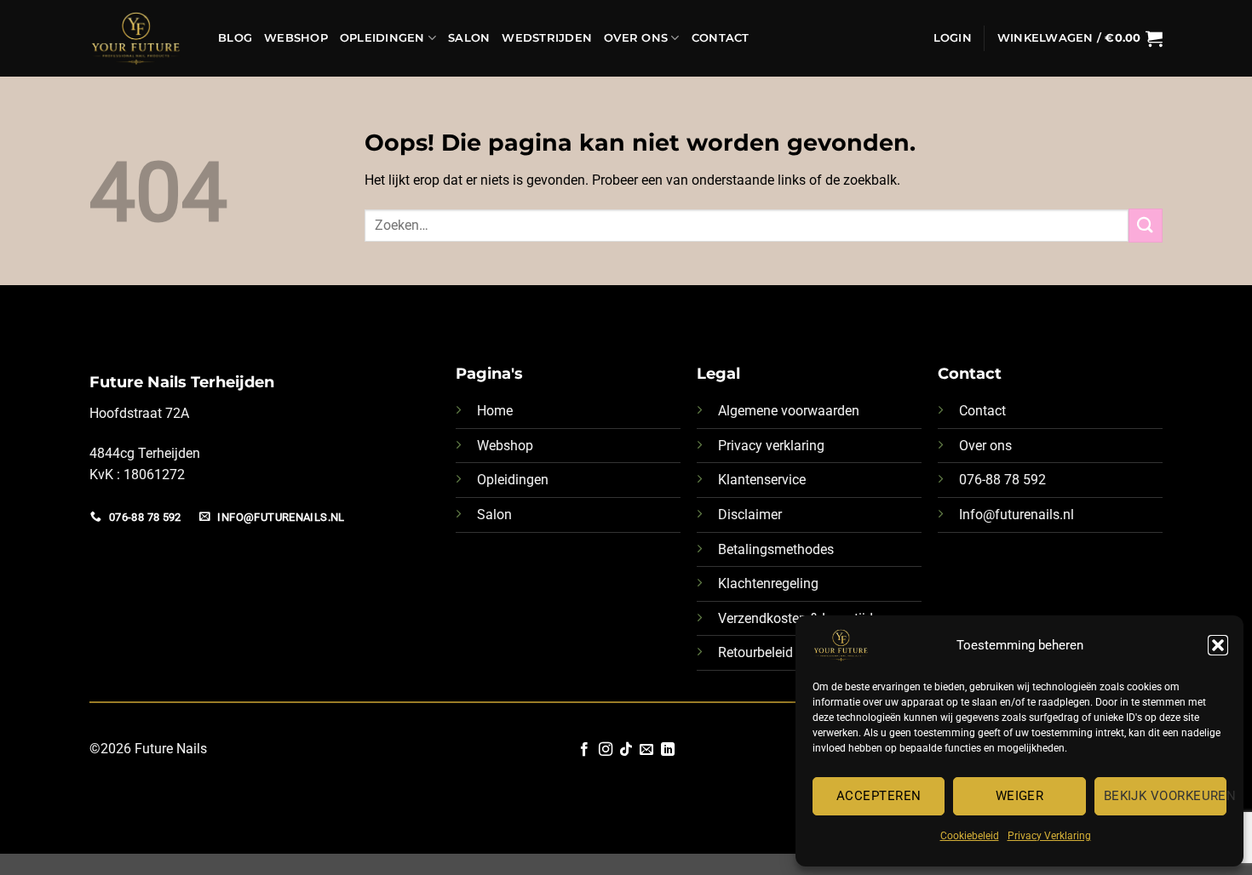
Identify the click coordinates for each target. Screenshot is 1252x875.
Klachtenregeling (768, 583)
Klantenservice (762, 480)
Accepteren (879, 796)
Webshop (296, 37)
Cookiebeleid (969, 836)
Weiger (1020, 796)
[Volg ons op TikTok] (626, 750)
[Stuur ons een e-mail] (646, 750)
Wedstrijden (547, 37)
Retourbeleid (755, 652)
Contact (720, 37)
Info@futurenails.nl (1016, 514)
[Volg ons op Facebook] (584, 750)
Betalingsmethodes (776, 549)
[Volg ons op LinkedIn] (668, 750)
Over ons (985, 446)
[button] (1217, 645)
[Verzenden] (1146, 225)
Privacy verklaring (771, 446)
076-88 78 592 (1002, 480)
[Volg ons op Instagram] (605, 750)
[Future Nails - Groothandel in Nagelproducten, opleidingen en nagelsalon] (140, 38)
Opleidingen (382, 37)
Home (495, 411)
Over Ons (636, 37)
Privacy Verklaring (1049, 836)
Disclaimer (750, 514)
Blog (235, 37)
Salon (469, 37)
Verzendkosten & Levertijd (795, 618)
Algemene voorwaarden (788, 411)
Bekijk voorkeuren (1165, 796)
